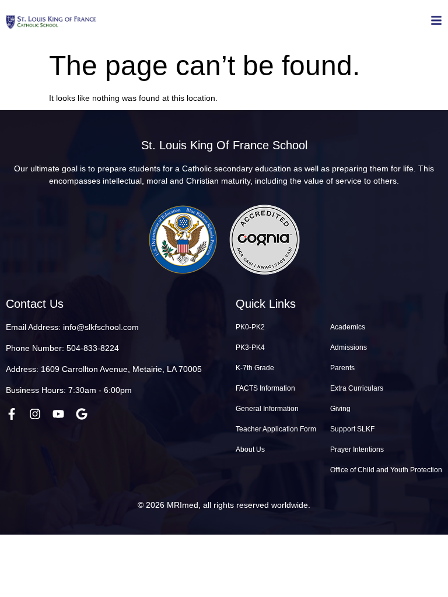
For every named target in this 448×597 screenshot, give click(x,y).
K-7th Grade (255, 368)
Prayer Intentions (357, 449)
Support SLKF (352, 429)
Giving (340, 409)
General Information (267, 409)
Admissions (348, 347)
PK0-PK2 (250, 327)
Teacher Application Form (276, 429)
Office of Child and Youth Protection (386, 470)
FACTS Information (265, 388)
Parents (342, 368)
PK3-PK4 (250, 347)
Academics (347, 327)
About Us (250, 449)
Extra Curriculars (356, 388)
